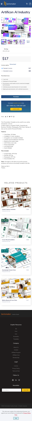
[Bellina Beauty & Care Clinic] (16, 288)
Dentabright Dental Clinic (9, 270)
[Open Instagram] (13, 380)
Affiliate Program (16, 352)
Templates (16, 339)
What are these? (13, 64)
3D (16, 329)
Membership (16, 357)
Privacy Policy (16, 368)
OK (16, 418)
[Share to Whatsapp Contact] (13, 116)
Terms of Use (16, 371)
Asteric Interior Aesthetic (9, 209)
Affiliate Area (16, 355)
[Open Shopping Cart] (27, 4)
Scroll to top (30, 325)
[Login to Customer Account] (30, 4)
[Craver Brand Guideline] (16, 228)
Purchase (16, 96)
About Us (16, 347)
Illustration (16, 336)
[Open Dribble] (19, 380)
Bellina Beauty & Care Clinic (9, 300)
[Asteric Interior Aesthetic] (16, 197)
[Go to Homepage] (10, 5)
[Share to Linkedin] (5, 116)
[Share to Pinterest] (11, 116)
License (16, 366)
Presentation (6, 211)
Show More (28, 41)
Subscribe (26, 390)
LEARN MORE (16, 109)
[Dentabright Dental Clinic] (16, 258)
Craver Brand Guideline (8, 240)
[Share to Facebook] (7, 116)
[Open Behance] (16, 380)
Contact (16, 350)
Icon (16, 334)
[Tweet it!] (9, 116)
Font (16, 331)
